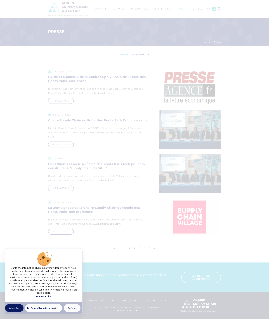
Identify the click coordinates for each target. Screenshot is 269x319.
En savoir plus (44, 296)
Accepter (14, 308)
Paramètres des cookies (44, 308)
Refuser (72, 308)
